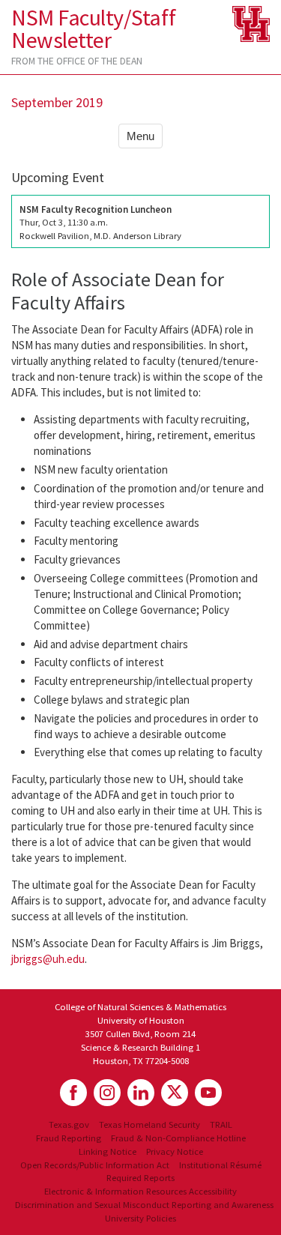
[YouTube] (208, 1092)
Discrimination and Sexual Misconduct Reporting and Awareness (144, 1204)
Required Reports (140, 1177)
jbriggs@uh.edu (48, 959)
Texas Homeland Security (149, 1124)
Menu (140, 136)
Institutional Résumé (220, 1165)
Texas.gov (69, 1124)
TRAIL (221, 1124)
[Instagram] (107, 1092)
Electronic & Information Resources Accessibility (140, 1191)
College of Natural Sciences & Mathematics (140, 1006)
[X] (174, 1092)
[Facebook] (73, 1092)
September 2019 (57, 102)
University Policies (140, 1218)
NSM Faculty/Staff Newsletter (93, 28)
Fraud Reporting (68, 1138)
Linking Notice (107, 1151)
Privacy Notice (174, 1151)
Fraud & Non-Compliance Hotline (178, 1138)
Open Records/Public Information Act (94, 1165)
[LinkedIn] (140, 1092)
